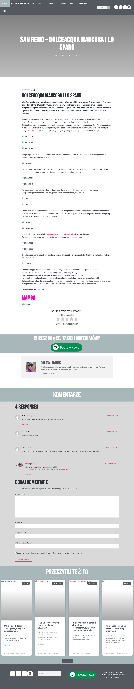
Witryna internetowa (23, 543)
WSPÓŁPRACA (83, 3)
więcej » (7, 645)
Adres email (20, 533)
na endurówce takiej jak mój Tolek (61, 234)
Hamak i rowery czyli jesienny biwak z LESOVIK (48, 625)
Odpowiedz (24, 424)
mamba (27, 464)
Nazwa (18, 523)
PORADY (63, 3)
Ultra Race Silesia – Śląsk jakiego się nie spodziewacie (14, 628)
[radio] (58, 319)
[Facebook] (116, 7)
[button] (67, 661)
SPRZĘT (51, 3)
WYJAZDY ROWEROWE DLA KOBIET (23, 3)
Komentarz (20, 494)
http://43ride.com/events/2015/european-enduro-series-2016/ (47, 469)
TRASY (40, 3)
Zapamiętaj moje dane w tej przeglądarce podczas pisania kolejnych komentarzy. (49, 553)
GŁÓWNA (5, 3)
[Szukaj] (108, 7)
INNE (71, 3)
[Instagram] (125, 7)
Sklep (4, 11)
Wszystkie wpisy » (47, 373)
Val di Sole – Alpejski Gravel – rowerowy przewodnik (116, 628)
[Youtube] (120, 7)
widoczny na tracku (35, 131)
